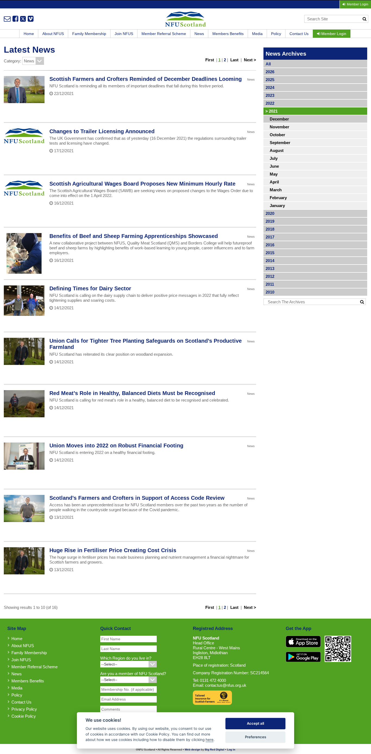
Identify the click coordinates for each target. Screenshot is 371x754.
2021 (271, 111)
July (274, 158)
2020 (270, 213)
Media (257, 33)
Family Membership (89, 33)
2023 (270, 95)
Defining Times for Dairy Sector (90, 288)
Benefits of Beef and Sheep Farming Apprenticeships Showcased (133, 236)
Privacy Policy (24, 709)
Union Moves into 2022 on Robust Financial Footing (116, 445)
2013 (270, 268)
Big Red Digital (214, 749)
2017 (270, 237)
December (279, 119)
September (280, 142)
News (199, 33)
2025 (270, 79)
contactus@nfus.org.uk (225, 685)
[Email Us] (7, 19)
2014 (270, 260)
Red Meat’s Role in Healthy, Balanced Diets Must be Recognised (132, 393)
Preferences (255, 737)
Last (234, 60)
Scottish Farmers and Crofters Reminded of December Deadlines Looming (145, 79)
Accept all (255, 723)
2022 (270, 103)
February (278, 197)
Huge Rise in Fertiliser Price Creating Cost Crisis (112, 550)
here (209, 739)
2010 (270, 292)
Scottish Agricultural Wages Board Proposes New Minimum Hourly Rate (142, 184)
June (274, 166)
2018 (270, 229)
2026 (270, 71)
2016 (270, 245)
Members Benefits (228, 33)
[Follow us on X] (23, 19)
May (274, 174)
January (277, 205)
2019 (270, 221)
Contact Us (299, 33)
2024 (270, 87)
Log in (231, 749)
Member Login (333, 33)
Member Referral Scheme (164, 33)
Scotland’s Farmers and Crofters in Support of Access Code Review (137, 498)
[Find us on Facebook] (15, 19)
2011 (270, 284)
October (277, 134)
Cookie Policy (23, 716)
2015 (270, 252)
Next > (250, 60)
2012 (270, 276)
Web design (192, 749)
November (279, 127)
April (274, 182)
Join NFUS (124, 33)
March (276, 189)
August (277, 150)
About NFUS (53, 33)
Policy (276, 33)
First (209, 60)
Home (29, 33)
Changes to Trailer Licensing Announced (102, 131)
